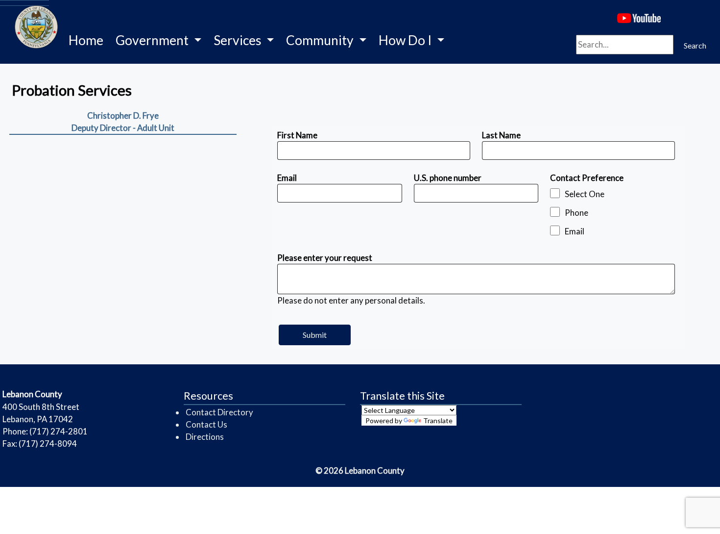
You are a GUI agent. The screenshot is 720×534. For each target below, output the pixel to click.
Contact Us (206, 424)
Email (287, 178)
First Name (297, 135)
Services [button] (239, 40)
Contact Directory (219, 412)
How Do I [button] (406, 40)
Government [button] (153, 40)
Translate (438, 420)
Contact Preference (587, 178)
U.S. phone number (447, 178)
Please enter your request (324, 258)
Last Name (501, 135)
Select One (584, 194)
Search (695, 45)
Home (86, 40)
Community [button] (321, 40)
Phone (576, 212)
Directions (205, 437)
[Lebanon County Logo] (24, 3)
